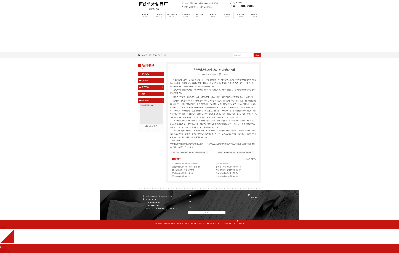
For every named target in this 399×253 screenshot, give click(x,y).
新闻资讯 (156, 55)
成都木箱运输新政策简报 (182, 176)
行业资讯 (163, 55)
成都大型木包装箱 (151, 126)
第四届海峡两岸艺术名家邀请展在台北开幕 (237, 152)
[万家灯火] (240, 223)
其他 (143, 94)
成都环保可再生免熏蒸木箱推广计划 (229, 167)
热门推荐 (145, 100)
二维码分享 (225, 74)
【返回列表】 (249, 159)
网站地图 (209, 223)
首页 (150, 55)
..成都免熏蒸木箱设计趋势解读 (184, 170)
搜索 (257, 55)
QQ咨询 (2, 245)
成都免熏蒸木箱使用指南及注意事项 (186, 164)
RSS (215, 223)
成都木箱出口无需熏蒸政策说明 (228, 176)
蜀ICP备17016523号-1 (198, 223)
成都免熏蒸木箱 (223, 164)
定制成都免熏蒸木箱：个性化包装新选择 (187, 167)
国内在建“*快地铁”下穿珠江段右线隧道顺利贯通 (192, 152)
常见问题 (145, 87)
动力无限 (232, 223)
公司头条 (145, 74)
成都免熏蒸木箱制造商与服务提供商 (229, 170)
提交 (206, 212)
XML (219, 223)
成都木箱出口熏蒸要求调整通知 (228, 173)
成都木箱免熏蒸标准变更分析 (183, 173)
